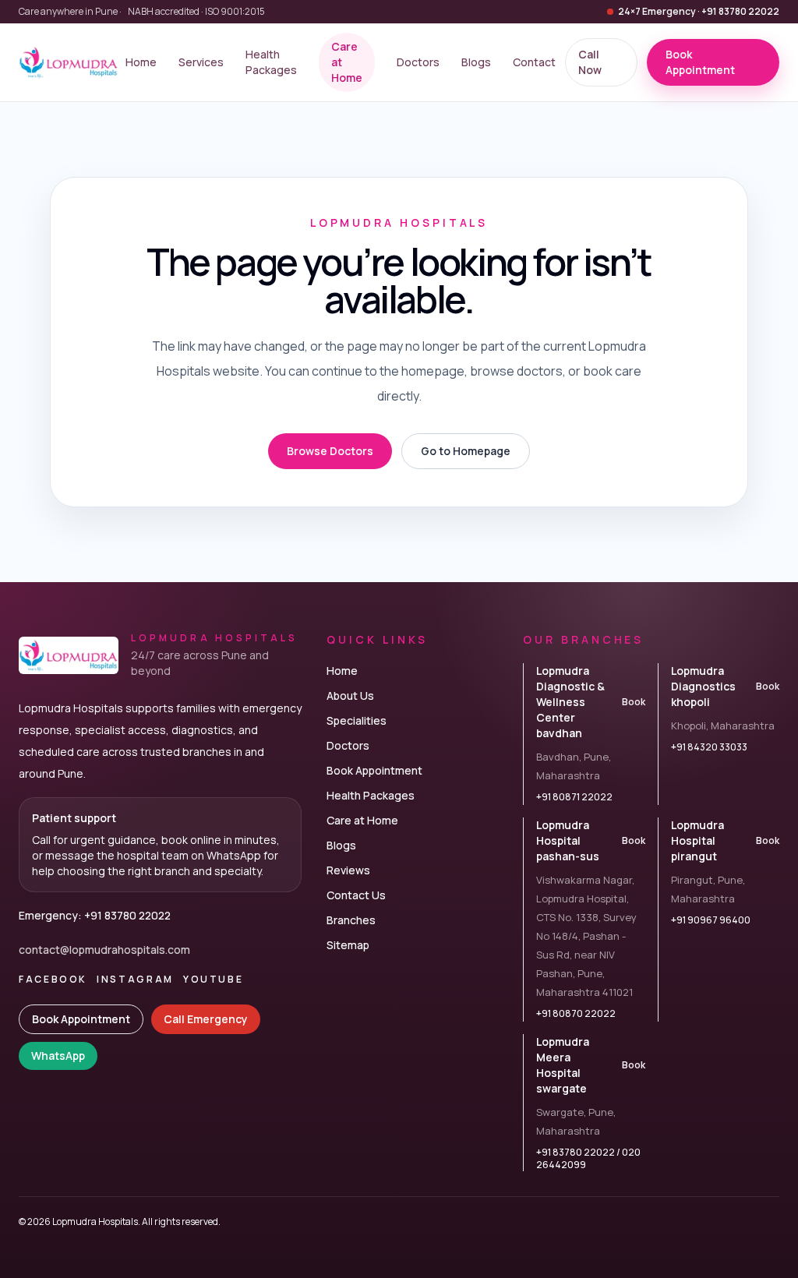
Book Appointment (81, 1018)
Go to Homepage (465, 450)
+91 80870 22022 (576, 1014)
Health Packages (271, 62)
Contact (534, 62)
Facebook (53, 979)
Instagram (135, 979)
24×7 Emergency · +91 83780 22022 (698, 11)
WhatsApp (58, 1055)
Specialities (357, 720)
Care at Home (346, 62)
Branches (351, 920)
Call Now (590, 62)
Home (141, 62)
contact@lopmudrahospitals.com (104, 949)
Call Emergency (206, 1018)
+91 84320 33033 (709, 747)
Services (201, 62)
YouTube (213, 979)
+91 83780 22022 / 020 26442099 (588, 1158)
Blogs (476, 62)
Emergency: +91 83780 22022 (95, 915)
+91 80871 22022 (574, 797)
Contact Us (356, 895)
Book (633, 702)
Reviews (348, 870)
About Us (350, 695)
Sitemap (348, 944)
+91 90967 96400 (710, 920)
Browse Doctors (330, 450)
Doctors (418, 62)
